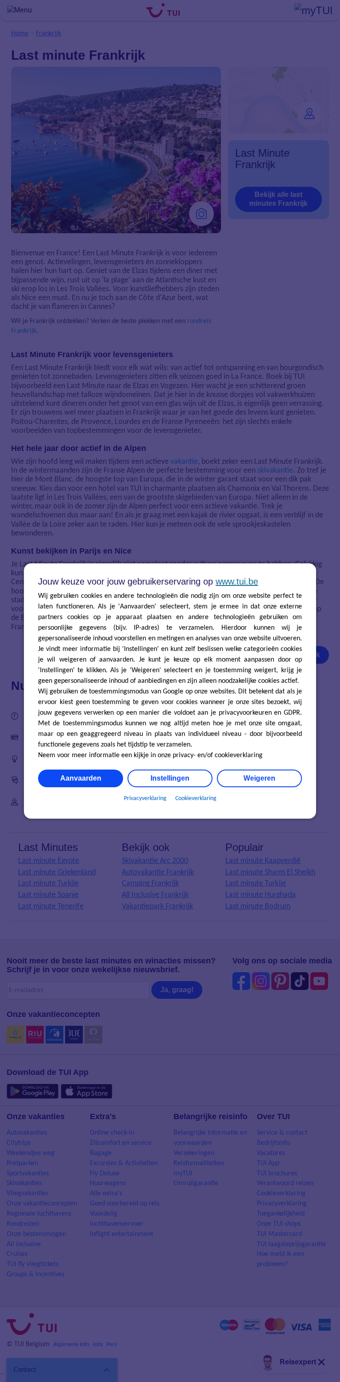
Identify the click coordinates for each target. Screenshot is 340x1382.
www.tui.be (237, 581)
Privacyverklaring (145, 798)
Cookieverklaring (195, 798)
